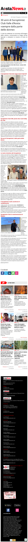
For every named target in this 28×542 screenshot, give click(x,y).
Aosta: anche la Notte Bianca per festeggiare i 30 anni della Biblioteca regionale (20, 355)
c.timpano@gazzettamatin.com (9, 437)
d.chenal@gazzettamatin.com (9, 426)
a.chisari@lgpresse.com (10, 477)
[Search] (21, 13)
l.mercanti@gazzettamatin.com (9, 418)
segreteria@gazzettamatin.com (11, 407)
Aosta (6, 309)
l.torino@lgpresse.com (7, 482)
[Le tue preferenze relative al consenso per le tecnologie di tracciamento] (25, 539)
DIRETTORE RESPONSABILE (8, 415)
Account (5, 479)
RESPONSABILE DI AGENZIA (8, 475)
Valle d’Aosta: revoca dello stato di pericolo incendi (20, 298)
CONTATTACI (5, 457)
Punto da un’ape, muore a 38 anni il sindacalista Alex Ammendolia (6, 326)
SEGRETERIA (5, 449)
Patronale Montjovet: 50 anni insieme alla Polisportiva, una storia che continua (7, 354)
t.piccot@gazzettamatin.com (8, 444)
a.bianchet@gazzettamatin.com (9, 422)
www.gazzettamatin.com (8, 384)
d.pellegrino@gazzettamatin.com (9, 433)
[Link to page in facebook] (2, 273)
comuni (17, 322)
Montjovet (5, 366)
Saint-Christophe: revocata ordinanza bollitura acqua (20, 325)
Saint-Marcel (4, 337)
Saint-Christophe (24, 337)
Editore (4, 386)
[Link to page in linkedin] (9, 273)
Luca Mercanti (10, 309)
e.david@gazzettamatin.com (8, 429)
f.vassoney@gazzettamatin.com (9, 447)
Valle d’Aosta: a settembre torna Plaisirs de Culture (6, 298)
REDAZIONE (5, 403)
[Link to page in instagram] (16, 273)
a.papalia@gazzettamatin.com (9, 440)
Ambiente (17, 295)
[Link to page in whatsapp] (13, 273)
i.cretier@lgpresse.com (7, 484)
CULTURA (3, 295)
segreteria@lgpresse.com (11, 473)
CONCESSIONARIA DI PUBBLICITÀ (16, 465)
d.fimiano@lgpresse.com (8, 487)
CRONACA (4, 322)
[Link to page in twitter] (6, 273)
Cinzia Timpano (16, 17)
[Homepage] (2, 13)
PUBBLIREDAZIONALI (5, 350)
